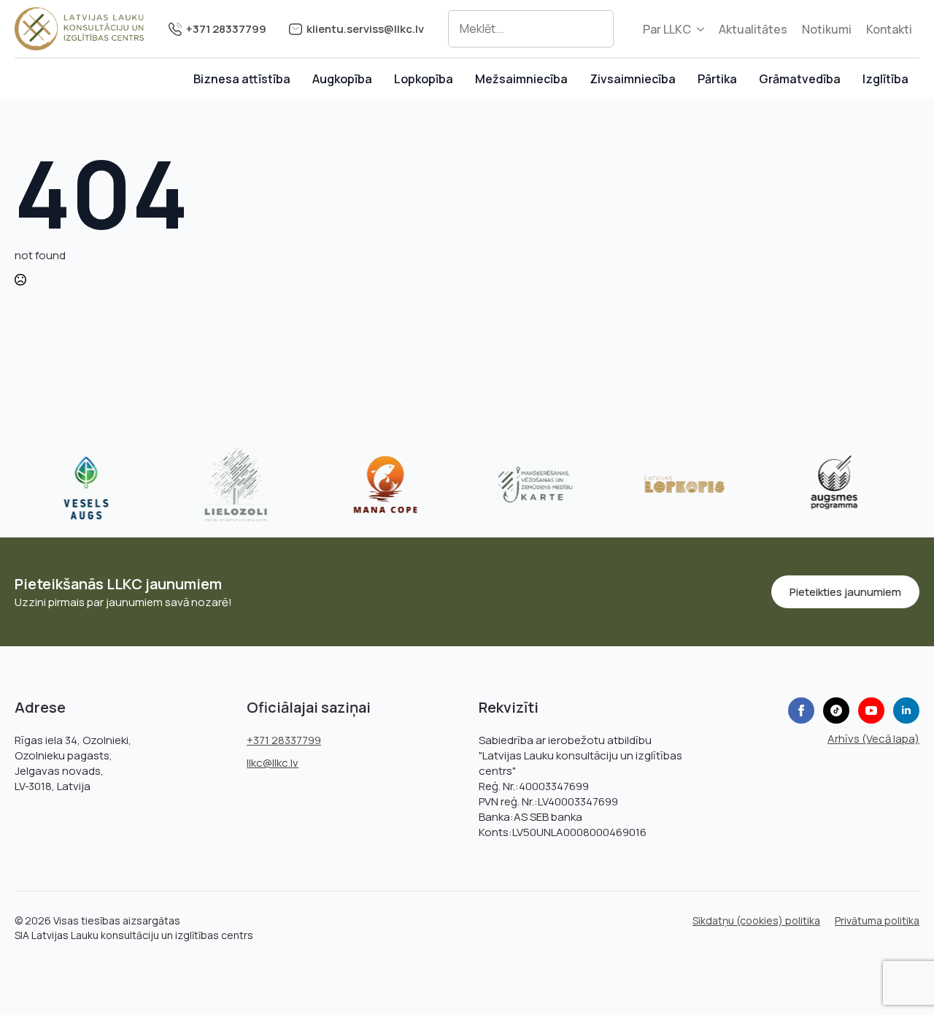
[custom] (836, 710)
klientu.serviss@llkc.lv (365, 29)
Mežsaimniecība (521, 79)
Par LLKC (667, 29)
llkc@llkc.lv (272, 762)
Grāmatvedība (800, 79)
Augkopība (342, 79)
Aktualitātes (753, 29)
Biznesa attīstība (241, 79)
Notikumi (827, 29)
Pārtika (717, 79)
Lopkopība (423, 79)
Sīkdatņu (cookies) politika (756, 920)
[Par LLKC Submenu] (701, 29)
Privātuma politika (877, 920)
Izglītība (885, 79)
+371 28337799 (226, 29)
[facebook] (801, 710)
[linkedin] (906, 710)
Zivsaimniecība (633, 79)
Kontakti (889, 29)
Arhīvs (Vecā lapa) (873, 738)
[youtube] (871, 710)
